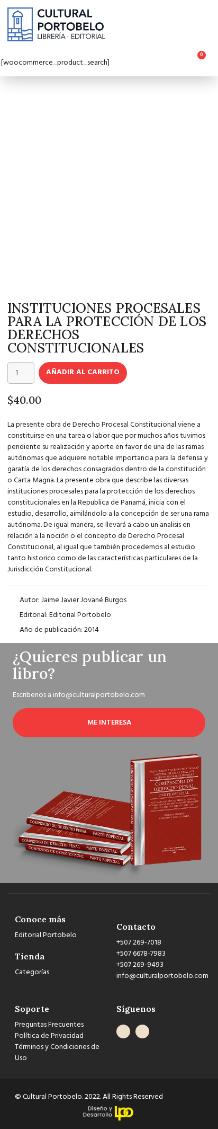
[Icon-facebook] (123, 1031)
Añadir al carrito (83, 372)
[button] (209, 24)
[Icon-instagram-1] (142, 1031)
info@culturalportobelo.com (99, 695)
